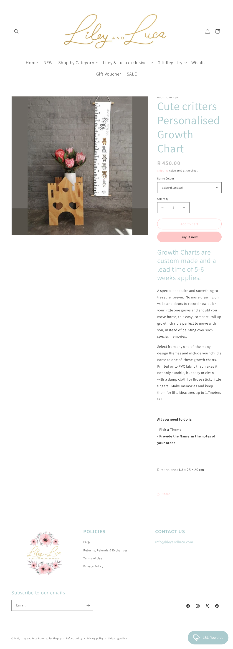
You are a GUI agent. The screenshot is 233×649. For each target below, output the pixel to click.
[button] (16, 31)
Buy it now (189, 237)
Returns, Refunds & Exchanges (105, 550)
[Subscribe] (88, 605)
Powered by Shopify (50, 638)
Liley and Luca (29, 638)
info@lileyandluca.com (174, 542)
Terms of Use (92, 558)
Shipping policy (117, 638)
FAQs (86, 542)
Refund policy (74, 638)
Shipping (163, 170)
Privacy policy (95, 638)
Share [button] (166, 494)
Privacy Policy (93, 566)
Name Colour (165, 178)
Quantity (163, 199)
